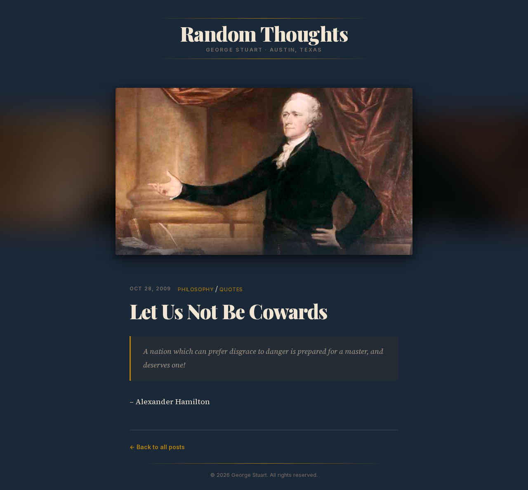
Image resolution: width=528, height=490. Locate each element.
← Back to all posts (157, 446)
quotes (231, 289)
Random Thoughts (264, 33)
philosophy (196, 289)
